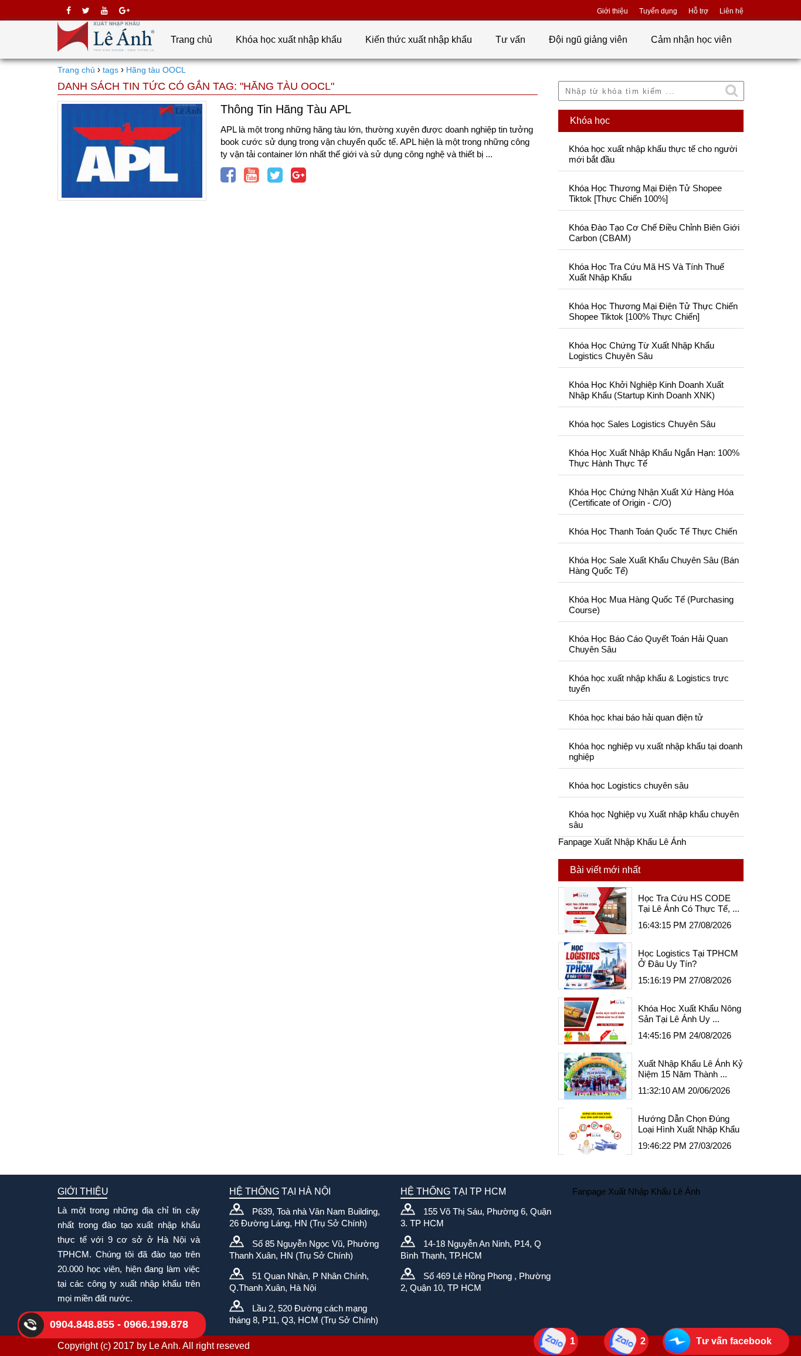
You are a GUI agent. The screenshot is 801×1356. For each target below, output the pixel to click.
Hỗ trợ (698, 11)
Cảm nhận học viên (691, 40)
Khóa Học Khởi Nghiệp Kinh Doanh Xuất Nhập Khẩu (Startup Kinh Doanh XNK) (646, 390)
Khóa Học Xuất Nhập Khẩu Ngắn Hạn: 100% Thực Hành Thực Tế (654, 458)
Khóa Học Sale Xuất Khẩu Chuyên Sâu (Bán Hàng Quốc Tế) (654, 565)
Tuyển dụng (658, 11)
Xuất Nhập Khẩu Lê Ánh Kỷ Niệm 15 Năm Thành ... (690, 1069)
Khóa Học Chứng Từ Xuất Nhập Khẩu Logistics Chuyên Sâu (641, 350)
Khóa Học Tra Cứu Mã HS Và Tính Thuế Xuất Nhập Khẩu (646, 272)
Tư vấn (510, 40)
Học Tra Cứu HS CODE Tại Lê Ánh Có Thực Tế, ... (688, 903)
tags (110, 70)
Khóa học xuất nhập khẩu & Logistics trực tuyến (649, 683)
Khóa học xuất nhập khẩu (289, 40)
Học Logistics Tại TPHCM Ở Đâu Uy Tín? (688, 958)
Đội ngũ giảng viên (588, 40)
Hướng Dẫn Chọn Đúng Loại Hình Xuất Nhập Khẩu (688, 1124)
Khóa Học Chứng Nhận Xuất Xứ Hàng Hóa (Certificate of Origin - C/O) (651, 497)
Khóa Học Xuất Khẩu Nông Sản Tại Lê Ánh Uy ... (689, 1013)
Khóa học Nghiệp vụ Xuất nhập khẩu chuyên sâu (654, 819)
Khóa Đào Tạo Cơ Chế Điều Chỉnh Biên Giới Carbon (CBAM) (654, 232)
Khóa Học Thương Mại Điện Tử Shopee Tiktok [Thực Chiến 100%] (645, 193)
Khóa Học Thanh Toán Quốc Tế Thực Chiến (653, 531)
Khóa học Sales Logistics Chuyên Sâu (642, 424)
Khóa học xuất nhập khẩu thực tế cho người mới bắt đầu (653, 154)
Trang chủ (191, 40)
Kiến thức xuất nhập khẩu (418, 40)
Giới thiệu (612, 11)
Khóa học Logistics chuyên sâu (628, 785)
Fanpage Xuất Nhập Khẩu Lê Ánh (622, 842)
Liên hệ (731, 11)
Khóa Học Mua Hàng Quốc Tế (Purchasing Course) (651, 604)
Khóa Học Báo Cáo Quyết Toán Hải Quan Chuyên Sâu (648, 644)
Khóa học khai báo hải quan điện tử (636, 717)
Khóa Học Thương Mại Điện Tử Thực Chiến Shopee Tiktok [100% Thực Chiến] (653, 311)
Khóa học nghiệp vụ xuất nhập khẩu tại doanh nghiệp (655, 751)
